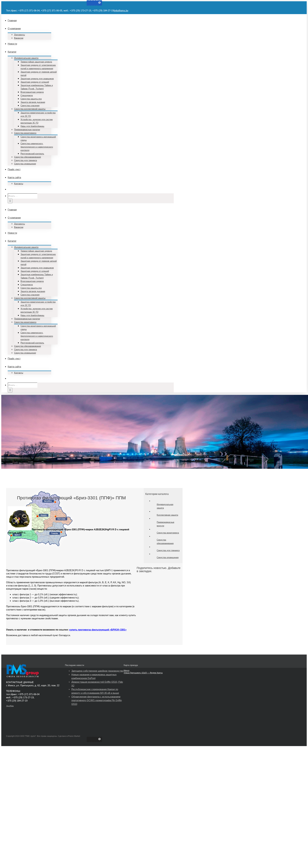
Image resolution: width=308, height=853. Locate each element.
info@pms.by (121, 10)
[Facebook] (88, 3)
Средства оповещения (168, 557)
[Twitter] (90, 3)
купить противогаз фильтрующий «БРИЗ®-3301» (98, 629)
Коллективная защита (167, 515)
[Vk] (95, 3)
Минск (126, 670)
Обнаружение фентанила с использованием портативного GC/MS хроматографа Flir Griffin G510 (96, 700)
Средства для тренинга (168, 550)
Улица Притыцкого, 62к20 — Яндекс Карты (143, 673)
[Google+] (93, 3)
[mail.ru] (99, 3)
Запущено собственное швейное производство (97, 670)
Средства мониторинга (168, 533)
